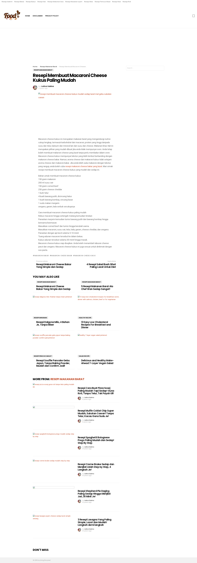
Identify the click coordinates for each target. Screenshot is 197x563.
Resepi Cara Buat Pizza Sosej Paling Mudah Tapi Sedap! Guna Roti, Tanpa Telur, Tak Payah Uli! (96, 390)
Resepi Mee (88, 2)
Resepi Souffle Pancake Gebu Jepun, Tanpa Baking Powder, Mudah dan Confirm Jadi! (53, 363)
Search (193, 16)
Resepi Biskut (19, 2)
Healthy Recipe (85, 318)
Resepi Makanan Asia (56, 2)
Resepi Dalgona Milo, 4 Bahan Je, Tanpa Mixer (52, 323)
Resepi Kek (42, 2)
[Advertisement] (98, 45)
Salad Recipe (84, 356)
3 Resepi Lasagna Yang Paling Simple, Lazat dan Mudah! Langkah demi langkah (94, 522)
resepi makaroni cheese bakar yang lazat (83, 166)
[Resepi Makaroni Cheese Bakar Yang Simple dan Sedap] (2, 281)
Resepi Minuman (40, 318)
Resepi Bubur (31, 2)
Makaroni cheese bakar (61, 255)
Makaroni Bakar (41, 255)
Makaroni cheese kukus (85, 255)
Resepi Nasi (116, 2)
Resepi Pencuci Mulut (102, 2)
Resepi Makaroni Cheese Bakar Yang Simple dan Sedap (53, 288)
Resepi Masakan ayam (73, 2)
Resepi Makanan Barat (46, 282)
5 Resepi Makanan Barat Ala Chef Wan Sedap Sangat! (97, 288)
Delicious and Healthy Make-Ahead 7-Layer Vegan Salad (97, 362)
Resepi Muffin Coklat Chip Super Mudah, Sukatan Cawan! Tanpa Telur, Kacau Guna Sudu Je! (96, 413)
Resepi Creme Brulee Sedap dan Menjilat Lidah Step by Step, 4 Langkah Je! (96, 467)
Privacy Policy (52, 16)
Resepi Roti (127, 2)
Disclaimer (38, 16)
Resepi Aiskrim (7, 2)
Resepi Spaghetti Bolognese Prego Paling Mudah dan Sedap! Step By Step (96, 440)
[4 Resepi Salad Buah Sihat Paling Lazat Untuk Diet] (194, 281)
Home (27, 16)
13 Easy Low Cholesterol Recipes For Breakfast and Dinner (96, 324)
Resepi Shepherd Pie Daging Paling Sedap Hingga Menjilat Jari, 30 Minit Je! (94, 493)
